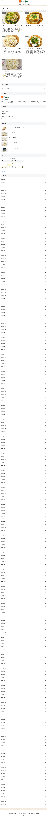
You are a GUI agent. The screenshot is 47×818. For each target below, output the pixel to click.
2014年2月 (23, 555)
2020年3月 (23, 349)
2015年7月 (23, 507)
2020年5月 (23, 343)
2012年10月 (23, 600)
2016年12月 (23, 459)
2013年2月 (23, 589)
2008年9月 (23, 739)
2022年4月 (23, 278)
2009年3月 (23, 722)
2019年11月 (23, 360)
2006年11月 (23, 801)
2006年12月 (23, 799)
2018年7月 (23, 405)
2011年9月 (23, 637)
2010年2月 (23, 691)
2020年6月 (23, 340)
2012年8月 (23, 606)
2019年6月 (23, 374)
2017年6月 (23, 442)
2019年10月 (23, 363)
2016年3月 (23, 485)
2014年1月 (23, 558)
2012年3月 (23, 620)
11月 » (5, 171)
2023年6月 (23, 238)
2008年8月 (23, 742)
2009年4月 (23, 719)
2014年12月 (23, 527)
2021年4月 (23, 312)
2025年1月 (23, 185)
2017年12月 (23, 425)
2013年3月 (23, 586)
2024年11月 (23, 190)
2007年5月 (23, 784)
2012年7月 (23, 609)
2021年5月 (23, 309)
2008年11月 (23, 733)
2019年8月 (23, 369)
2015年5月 (23, 513)
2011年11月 (23, 632)
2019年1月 (23, 388)
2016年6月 (23, 476)
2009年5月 (23, 716)
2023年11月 (23, 224)
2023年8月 (23, 233)
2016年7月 (23, 473)
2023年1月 (23, 253)
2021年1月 (23, 320)
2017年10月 (23, 431)
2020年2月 (23, 352)
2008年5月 (23, 750)
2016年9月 (23, 468)
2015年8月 (23, 504)
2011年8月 (23, 640)
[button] (45, 88)
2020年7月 (23, 337)
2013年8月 (23, 572)
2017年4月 (23, 448)
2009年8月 (23, 708)
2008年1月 (23, 762)
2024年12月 (23, 187)
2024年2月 (23, 216)
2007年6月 (23, 782)
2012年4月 (23, 617)
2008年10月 (23, 736)
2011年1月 (23, 660)
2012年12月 (23, 595)
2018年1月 (23, 422)
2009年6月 (23, 714)
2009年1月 (23, 728)
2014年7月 (23, 541)
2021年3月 (23, 315)
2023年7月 (23, 236)
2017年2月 (23, 453)
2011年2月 (23, 657)
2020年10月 (23, 329)
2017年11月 (23, 428)
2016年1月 (23, 490)
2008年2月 (23, 759)
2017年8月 (23, 436)
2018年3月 (23, 417)
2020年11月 (23, 326)
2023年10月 (23, 227)
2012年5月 (23, 615)
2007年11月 (23, 767)
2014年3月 (23, 552)
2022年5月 (23, 275)
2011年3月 (23, 654)
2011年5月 (23, 649)
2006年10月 (23, 804)
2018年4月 (23, 414)
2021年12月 (23, 289)
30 (22, 167)
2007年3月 (23, 790)
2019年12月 (23, 357)
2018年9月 (23, 400)
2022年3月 (23, 281)
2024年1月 (23, 219)
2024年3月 (23, 213)
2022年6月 (23, 272)
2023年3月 (23, 247)
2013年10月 (23, 567)
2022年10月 (23, 261)
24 (2, 167)
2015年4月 (23, 516)
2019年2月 (23, 386)
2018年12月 (23, 391)
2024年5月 (23, 207)
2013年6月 (23, 578)
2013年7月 (23, 575)
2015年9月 (23, 502)
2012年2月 (23, 623)
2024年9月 (23, 196)
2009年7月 (23, 711)
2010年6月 (23, 680)
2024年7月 (23, 202)
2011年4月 (23, 651)
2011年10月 (23, 634)
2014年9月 (23, 535)
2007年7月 (23, 779)
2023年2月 (23, 250)
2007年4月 (23, 787)
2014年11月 (23, 530)
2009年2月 (23, 725)
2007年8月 (23, 776)
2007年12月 (23, 765)
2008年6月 (23, 748)
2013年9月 (23, 569)
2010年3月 (23, 688)
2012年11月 (23, 598)
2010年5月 (23, 683)
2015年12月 (23, 493)
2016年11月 (23, 462)
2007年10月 (23, 770)
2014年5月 (23, 547)
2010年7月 (23, 677)
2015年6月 (23, 510)
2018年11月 (23, 394)
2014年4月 (23, 550)
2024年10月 (23, 193)
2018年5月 (23, 411)
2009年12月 (23, 697)
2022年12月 (23, 255)
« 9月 (2, 171)
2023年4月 (23, 244)
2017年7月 (23, 439)
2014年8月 (23, 538)
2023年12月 (23, 221)
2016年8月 (23, 470)
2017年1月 (23, 456)
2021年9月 (23, 298)
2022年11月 (23, 258)
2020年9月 (23, 332)
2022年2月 (23, 284)
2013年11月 (23, 564)
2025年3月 (23, 179)
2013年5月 (23, 581)
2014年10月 (23, 533)
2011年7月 (23, 643)
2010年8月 (23, 674)
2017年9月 (23, 434)
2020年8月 (23, 335)
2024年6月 (23, 204)
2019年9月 (23, 366)
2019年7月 (23, 371)
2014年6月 (23, 544)
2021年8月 (23, 301)
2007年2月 (23, 793)
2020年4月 (23, 346)
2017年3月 (23, 451)
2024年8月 (23, 199)
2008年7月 (23, 745)
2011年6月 (23, 646)
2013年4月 (23, 584)
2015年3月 (23, 518)
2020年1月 (23, 354)
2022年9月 (23, 264)
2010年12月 (23, 663)
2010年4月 (23, 685)
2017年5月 (23, 445)
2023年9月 (23, 230)
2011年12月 (23, 629)
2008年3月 (23, 756)
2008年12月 (23, 731)
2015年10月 (23, 499)
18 (5, 166)
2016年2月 (23, 487)
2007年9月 (23, 773)
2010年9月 (23, 671)
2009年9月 (23, 705)
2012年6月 (23, 612)
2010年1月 (23, 694)
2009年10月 (23, 702)
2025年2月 (23, 182)
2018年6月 (23, 408)
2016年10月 (23, 465)
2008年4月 (23, 753)
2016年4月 (23, 482)
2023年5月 (23, 241)
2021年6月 (23, 306)
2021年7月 (23, 303)
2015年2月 (23, 521)
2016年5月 (23, 479)
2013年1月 (23, 592)
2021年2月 (23, 318)
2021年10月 (23, 295)
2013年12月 (23, 561)
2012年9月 (23, 603)
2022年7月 (23, 270)
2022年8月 (23, 267)
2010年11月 (23, 666)
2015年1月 (23, 524)
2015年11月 (23, 496)
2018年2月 (23, 419)
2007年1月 (23, 796)
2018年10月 (23, 397)
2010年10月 (23, 668)
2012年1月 (23, 626)
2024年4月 (23, 210)
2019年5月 (23, 377)
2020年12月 (23, 323)
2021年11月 (23, 292)
